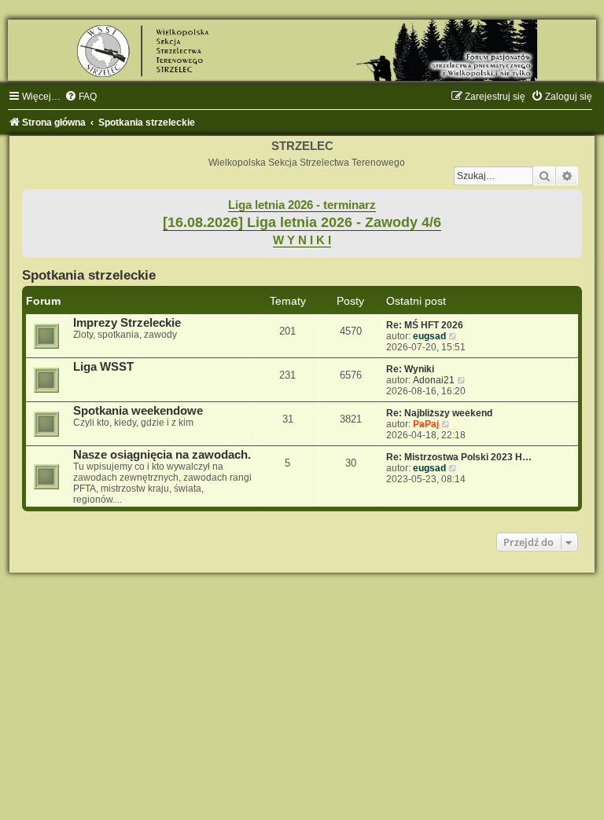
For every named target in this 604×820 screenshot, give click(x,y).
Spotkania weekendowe (138, 411)
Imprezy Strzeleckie (127, 323)
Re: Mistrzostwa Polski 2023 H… (459, 457)
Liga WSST (103, 367)
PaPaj (426, 424)
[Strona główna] (302, 50)
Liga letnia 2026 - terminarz (302, 205)
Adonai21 (434, 380)
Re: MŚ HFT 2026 (424, 325)
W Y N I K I (302, 240)
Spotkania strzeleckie (89, 275)
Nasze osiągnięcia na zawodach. (162, 454)
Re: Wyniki (410, 369)
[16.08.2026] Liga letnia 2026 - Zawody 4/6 (302, 222)
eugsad (429, 336)
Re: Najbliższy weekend (439, 413)
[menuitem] (80, 96)
